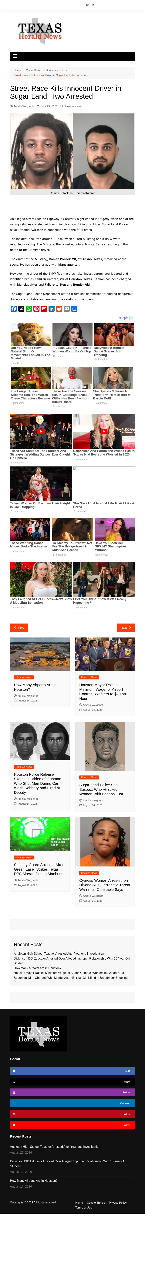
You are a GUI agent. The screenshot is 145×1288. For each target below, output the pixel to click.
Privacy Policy (118, 1202)
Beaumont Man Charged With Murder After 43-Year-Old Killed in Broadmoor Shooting (71, 977)
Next (124, 627)
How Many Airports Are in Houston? (37, 968)
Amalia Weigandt (24, 106)
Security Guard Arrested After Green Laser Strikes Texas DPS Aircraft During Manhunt (39, 869)
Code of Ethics (96, 1202)
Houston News (72, 106)
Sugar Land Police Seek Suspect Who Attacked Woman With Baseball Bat (101, 789)
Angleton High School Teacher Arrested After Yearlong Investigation (59, 953)
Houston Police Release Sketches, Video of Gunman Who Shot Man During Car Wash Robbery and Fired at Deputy (37, 783)
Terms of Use (83, 1207)
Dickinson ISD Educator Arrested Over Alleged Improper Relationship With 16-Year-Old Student (68, 1164)
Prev (21, 627)
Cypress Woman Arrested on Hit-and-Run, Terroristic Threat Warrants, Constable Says (104, 885)
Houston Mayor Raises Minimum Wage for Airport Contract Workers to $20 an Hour (69, 972)
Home (79, 1202)
